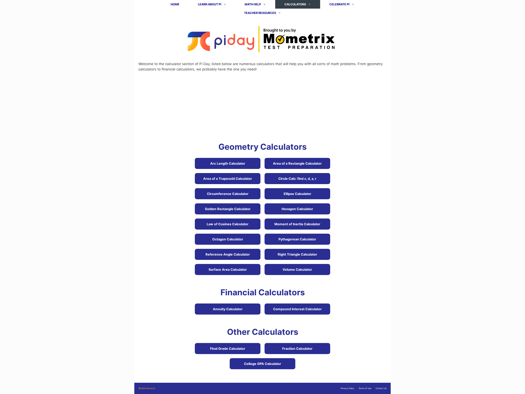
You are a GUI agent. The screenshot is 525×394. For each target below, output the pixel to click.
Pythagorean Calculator (297, 239)
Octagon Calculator (227, 239)
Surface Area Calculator (228, 269)
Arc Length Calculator (227, 163)
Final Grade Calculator (227, 348)
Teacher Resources (260, 13)
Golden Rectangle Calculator (228, 209)
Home (175, 4)
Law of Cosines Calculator (228, 224)
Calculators (295, 4)
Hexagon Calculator (297, 209)
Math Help (253, 4)
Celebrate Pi (339, 4)
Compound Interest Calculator (297, 309)
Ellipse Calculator (297, 194)
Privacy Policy (347, 388)
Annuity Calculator (228, 309)
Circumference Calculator (228, 194)
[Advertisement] (262, 106)
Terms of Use (364, 388)
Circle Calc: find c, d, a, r (297, 179)
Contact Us (381, 388)
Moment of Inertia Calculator (297, 224)
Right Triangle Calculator (297, 254)
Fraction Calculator (297, 348)
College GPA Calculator (262, 364)
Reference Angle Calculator (227, 254)
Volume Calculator (297, 269)
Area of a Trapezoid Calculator (227, 179)
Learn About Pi (209, 4)
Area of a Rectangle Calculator (297, 163)
